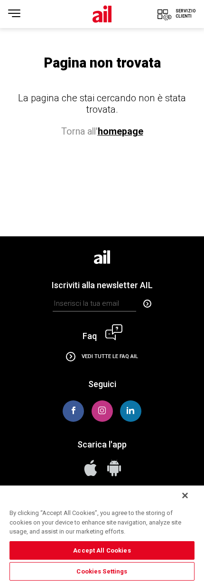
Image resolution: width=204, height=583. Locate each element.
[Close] (185, 495)
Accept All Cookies (101, 550)
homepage (120, 131)
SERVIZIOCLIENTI (186, 14)
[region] (102, 534)
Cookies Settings (101, 571)
